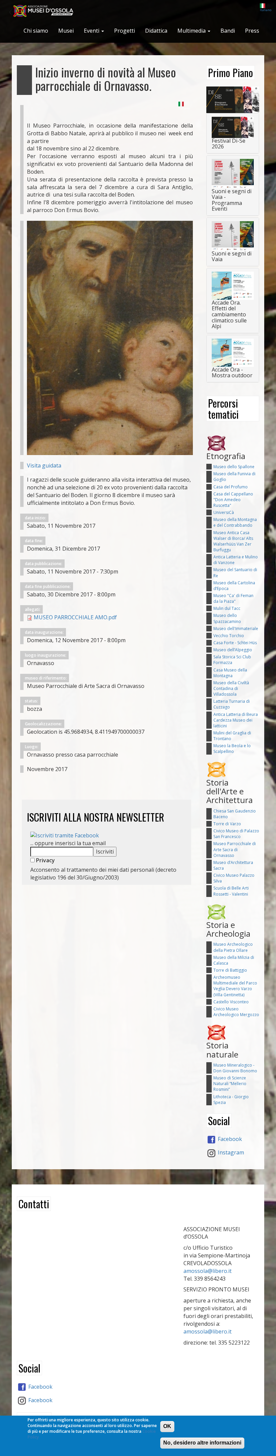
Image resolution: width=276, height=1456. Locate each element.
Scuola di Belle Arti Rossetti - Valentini (231, 891)
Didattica (156, 30)
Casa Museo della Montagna (230, 673)
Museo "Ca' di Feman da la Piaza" (233, 598)
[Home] (46, 11)
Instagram (230, 1152)
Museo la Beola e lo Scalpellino (232, 748)
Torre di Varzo (227, 824)
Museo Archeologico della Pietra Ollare (233, 947)
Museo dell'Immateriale (235, 628)
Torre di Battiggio (230, 970)
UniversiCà (223, 512)
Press (252, 30)
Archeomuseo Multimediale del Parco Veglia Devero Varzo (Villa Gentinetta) (235, 985)
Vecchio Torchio (228, 635)
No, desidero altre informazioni (202, 1443)
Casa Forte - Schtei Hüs (235, 643)
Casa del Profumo (230, 487)
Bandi (227, 30)
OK (167, 1426)
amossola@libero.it (207, 1271)
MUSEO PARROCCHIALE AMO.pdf (75, 617)
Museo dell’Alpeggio (232, 650)
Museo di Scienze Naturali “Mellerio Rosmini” (229, 1083)
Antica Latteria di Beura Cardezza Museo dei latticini (235, 720)
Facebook (229, 1139)
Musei (66, 30)
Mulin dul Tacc (226, 608)
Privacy (45, 860)
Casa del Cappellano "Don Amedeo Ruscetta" (233, 499)
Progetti (124, 30)
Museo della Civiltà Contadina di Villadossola (231, 688)
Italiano (265, 10)
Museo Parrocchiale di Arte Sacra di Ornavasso (234, 849)
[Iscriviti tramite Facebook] (64, 834)
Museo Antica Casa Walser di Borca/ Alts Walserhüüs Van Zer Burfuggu (233, 541)
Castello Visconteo (231, 1002)
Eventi (92, 30)
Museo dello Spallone (233, 467)
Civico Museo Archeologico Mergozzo (236, 1011)
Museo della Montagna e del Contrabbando (235, 522)
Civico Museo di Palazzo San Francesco (236, 833)
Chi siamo (36, 30)
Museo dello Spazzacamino (227, 618)
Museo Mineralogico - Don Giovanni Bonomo (235, 1068)
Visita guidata (44, 465)
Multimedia (192, 30)
